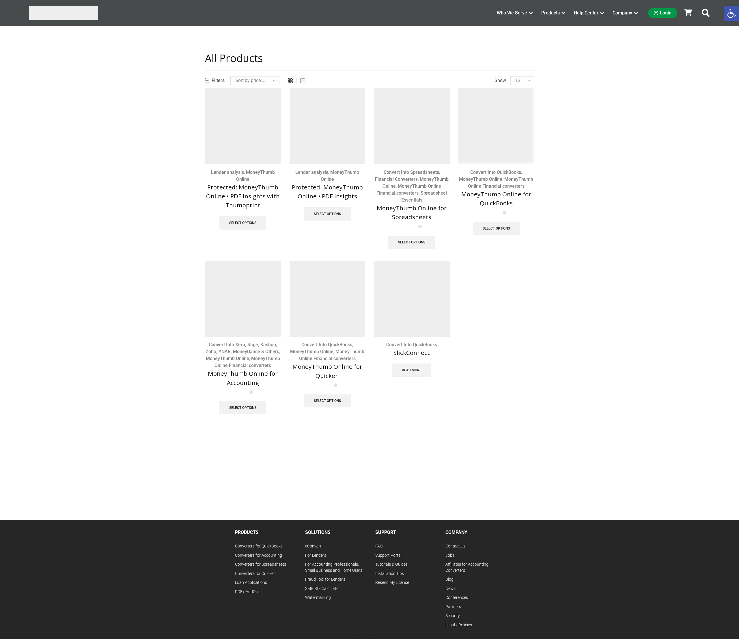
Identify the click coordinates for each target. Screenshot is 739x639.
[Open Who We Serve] (531, 13)
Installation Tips (389, 573)
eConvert (313, 546)
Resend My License (392, 582)
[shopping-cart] (687, 12)
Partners (453, 606)
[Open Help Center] (602, 13)
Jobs (449, 555)
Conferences (456, 597)
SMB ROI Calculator (322, 588)
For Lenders (315, 555)
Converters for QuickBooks (259, 546)
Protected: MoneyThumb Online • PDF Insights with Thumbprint (243, 196)
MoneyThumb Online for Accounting (243, 377)
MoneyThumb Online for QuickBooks (496, 198)
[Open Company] (636, 13)
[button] (706, 13)
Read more (411, 370)
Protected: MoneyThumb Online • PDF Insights (327, 191)
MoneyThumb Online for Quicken (327, 370)
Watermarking (318, 597)
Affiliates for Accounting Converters (466, 567)
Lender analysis (227, 172)
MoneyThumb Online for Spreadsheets (412, 212)
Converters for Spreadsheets (260, 564)
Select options (242, 223)
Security (452, 615)
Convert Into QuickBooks (495, 172)
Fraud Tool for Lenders (325, 579)
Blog (449, 579)
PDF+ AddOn (246, 591)
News (450, 588)
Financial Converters (396, 179)
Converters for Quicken (255, 573)
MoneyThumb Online (480, 179)
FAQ (378, 546)
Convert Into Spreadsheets (411, 172)
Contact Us (455, 546)
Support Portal (388, 555)
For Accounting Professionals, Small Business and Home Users (333, 567)
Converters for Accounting (258, 555)
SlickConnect (411, 353)
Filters (218, 80)
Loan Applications (251, 582)
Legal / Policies (458, 625)
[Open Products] (563, 13)
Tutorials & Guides (391, 564)
